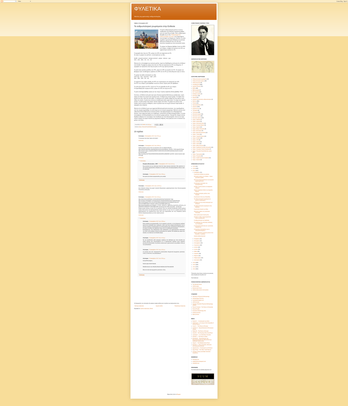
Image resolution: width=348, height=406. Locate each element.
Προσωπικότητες (197, 105)
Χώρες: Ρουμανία (197, 156)
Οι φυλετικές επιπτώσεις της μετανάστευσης (200, 184)
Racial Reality (196, 309)
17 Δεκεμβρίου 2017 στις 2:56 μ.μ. (157, 174)
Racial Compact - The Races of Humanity (203, 307)
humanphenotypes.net (198, 300)
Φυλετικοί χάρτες (197, 117)
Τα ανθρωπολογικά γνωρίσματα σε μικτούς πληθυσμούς (202, 199)
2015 (194, 264)
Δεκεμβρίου (197, 172)
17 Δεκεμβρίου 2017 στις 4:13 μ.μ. (157, 237)
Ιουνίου (196, 249)
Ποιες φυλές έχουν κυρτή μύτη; (201, 214)
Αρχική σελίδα (159, 306)
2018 (194, 168)
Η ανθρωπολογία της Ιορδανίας (201, 220)
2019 (194, 166)
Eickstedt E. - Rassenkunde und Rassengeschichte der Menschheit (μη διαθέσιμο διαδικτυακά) (202, 340)
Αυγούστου (197, 245)
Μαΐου (195, 251)
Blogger (179, 394)
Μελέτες (194, 101)
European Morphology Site (199, 310)
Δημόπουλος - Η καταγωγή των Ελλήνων (202, 348)
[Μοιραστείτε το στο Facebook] (160, 125)
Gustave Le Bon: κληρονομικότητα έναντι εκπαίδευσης (202, 217)
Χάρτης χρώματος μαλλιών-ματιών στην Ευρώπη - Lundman (203, 233)
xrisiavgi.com (196, 359)
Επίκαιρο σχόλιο (197, 93)
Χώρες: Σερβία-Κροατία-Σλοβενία (201, 157)
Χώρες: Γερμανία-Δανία (198, 136)
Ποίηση (194, 103)
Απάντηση (140, 140)
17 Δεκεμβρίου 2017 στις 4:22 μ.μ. (157, 249)
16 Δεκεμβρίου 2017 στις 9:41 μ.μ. (152, 136)
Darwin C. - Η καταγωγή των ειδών (201, 321)
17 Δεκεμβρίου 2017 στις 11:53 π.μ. (153, 185)
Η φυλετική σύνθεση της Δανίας (201, 174)
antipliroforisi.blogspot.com (199, 361)
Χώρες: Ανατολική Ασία (198, 123)
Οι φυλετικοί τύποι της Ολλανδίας (202, 197)
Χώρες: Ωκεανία (196, 159)
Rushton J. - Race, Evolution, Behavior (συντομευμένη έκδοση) (202, 345)
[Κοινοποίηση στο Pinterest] (162, 125)
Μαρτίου (196, 255)
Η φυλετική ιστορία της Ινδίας (201, 209)
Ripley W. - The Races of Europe (201, 331)
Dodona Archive (196, 312)
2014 (194, 266)
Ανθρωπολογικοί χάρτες (198, 81)
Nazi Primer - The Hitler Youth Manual (202, 349)
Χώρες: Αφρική (196, 127)
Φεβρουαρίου (197, 257)
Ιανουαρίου (197, 260)
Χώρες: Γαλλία (196, 134)
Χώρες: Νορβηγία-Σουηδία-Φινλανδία (202, 147)
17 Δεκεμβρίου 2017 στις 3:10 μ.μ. (152, 197)
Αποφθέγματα (196, 84)
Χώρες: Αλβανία (196, 119)
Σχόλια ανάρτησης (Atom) (146, 308)
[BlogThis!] (157, 125)
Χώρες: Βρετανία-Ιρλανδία (199, 132)
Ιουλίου (196, 247)
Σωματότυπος (196, 108)
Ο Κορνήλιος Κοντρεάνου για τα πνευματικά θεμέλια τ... (201, 230)
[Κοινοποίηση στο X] (159, 125)
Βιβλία (194, 88)
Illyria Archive (196, 314)
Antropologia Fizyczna (198, 298)
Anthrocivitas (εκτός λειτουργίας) (200, 290)
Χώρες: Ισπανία (196, 141)
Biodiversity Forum (197, 288)
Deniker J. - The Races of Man (200, 336)
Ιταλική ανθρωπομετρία (199, 236)
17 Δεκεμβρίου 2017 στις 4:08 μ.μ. (157, 221)
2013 (194, 269)
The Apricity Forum (197, 284)
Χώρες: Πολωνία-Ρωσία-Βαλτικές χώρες (147, 126)
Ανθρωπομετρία (196, 82)
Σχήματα (195, 106)
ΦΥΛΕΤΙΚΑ (147, 9)
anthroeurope (196, 302)
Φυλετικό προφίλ (197, 114)
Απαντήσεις (143, 161)
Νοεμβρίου (197, 238)
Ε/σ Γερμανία (196, 92)
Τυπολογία (195, 112)
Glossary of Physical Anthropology (201, 296)
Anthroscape (196, 286)
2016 (194, 262)
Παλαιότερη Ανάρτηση (180, 306)
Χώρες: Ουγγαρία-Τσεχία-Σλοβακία (201, 149)
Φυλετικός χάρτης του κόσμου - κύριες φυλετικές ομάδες (203, 177)
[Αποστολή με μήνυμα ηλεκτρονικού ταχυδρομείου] (155, 125)
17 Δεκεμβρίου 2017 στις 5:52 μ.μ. (157, 258)
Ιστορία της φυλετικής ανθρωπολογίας (202, 99)
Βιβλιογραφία (196, 90)
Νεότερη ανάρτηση (139, 306)
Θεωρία (194, 97)
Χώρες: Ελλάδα (196, 138)
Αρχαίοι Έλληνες (197, 86)
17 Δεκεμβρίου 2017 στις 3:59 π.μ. (152, 145)
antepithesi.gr (196, 363)
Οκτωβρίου (197, 241)
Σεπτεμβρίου (197, 243)
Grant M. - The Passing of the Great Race (203, 333)
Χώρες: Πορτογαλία (197, 154)
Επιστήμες (195, 95)
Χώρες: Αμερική (196, 121)
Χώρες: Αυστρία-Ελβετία (198, 125)
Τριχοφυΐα (195, 110)
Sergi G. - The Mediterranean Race (201, 343)
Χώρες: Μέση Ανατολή (198, 145)
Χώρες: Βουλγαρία (197, 130)
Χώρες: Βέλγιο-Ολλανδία (198, 128)
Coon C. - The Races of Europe (200, 326)
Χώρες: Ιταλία (196, 143)
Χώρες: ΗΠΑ (196, 140)
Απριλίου (196, 253)
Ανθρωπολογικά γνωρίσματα (200, 79)
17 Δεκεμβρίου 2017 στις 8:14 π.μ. (166, 163)
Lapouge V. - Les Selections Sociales (202, 334)
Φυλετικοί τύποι (196, 116)
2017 (194, 170)
